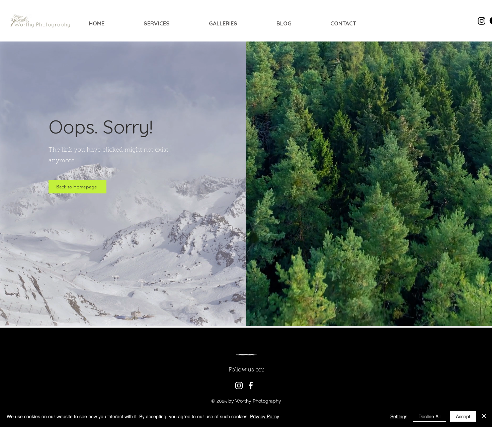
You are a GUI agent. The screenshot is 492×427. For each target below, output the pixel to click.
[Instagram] (239, 385)
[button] (171, 23)
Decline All (429, 416)
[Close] (484, 416)
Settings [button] (398, 416)
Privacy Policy (264, 416)
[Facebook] (251, 385)
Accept (463, 416)
